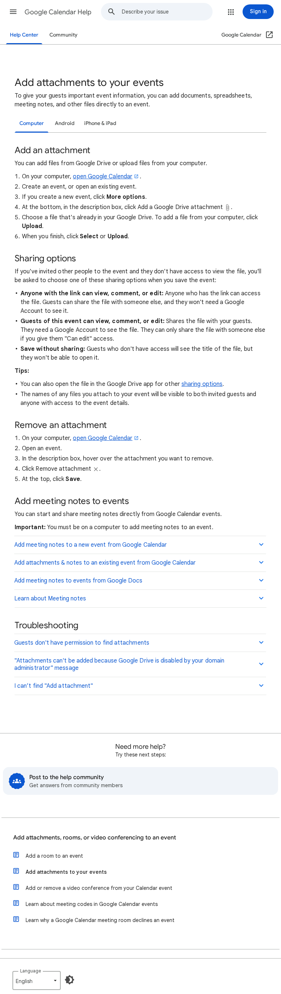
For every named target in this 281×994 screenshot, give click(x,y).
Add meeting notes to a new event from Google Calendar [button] (90, 545)
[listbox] (36, 980)
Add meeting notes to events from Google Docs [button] (78, 580)
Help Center (24, 35)
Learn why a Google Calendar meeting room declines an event (100, 920)
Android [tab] (65, 123)
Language (30, 971)
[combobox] (167, 11)
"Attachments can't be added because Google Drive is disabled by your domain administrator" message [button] (119, 664)
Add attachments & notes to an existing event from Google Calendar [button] (105, 562)
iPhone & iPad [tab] (100, 123)
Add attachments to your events (66, 872)
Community (63, 35)
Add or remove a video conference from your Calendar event (99, 888)
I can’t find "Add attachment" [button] (53, 686)
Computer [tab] (31, 123)
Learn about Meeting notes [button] (50, 598)
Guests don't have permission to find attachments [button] (81, 642)
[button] (13, 11)
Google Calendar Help (58, 12)
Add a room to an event (54, 856)
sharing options (201, 384)
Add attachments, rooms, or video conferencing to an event (94, 837)
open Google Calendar (102, 176)
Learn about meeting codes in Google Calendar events (92, 904)
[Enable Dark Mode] (69, 980)
